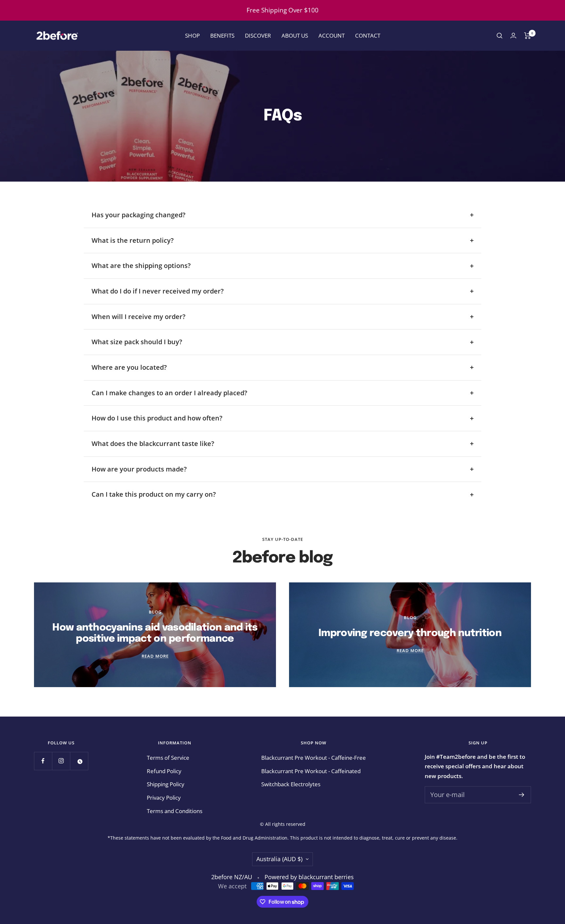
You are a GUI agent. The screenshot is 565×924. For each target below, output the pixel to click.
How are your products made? (139, 469)
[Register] (521, 794)
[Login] (513, 35)
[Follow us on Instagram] (61, 761)
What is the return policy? (133, 240)
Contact (367, 35)
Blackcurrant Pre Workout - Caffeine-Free (313, 757)
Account (331, 35)
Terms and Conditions (174, 811)
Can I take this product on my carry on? (154, 494)
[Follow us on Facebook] (43, 761)
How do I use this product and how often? (157, 418)
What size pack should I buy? (137, 341)
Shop (192, 35)
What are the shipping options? (141, 265)
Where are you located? (129, 367)
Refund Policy (164, 771)
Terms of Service (168, 757)
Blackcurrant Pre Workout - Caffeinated (311, 771)
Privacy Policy (164, 797)
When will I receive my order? (138, 316)
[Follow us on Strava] (79, 761)
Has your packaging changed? (138, 214)
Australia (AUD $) (279, 859)
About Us (295, 35)
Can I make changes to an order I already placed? (169, 392)
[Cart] (527, 35)
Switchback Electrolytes (290, 784)
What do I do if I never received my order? (158, 291)
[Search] (500, 36)
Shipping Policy (165, 784)
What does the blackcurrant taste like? (153, 443)
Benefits (222, 35)
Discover (258, 35)
